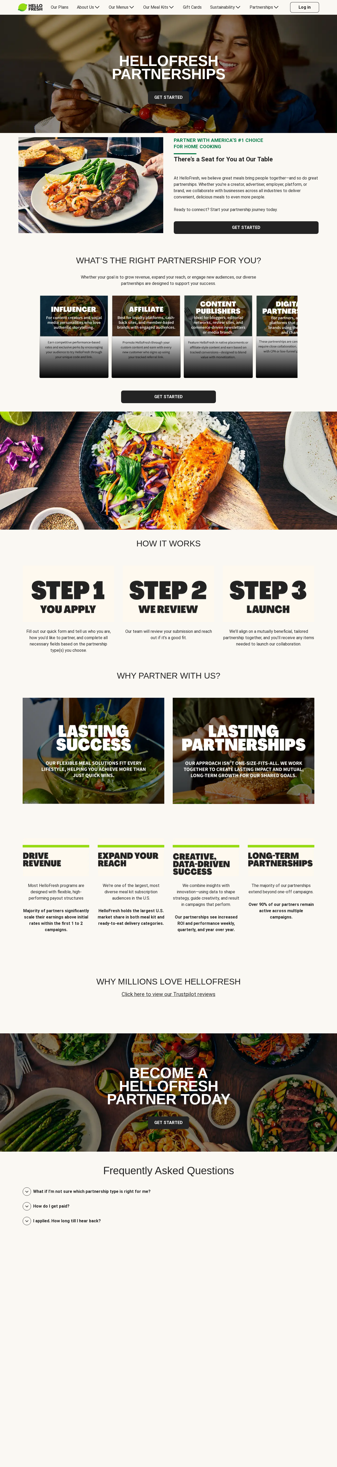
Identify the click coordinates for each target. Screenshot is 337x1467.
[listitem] (93, 755)
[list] (168, 336)
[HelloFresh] (30, 7)
